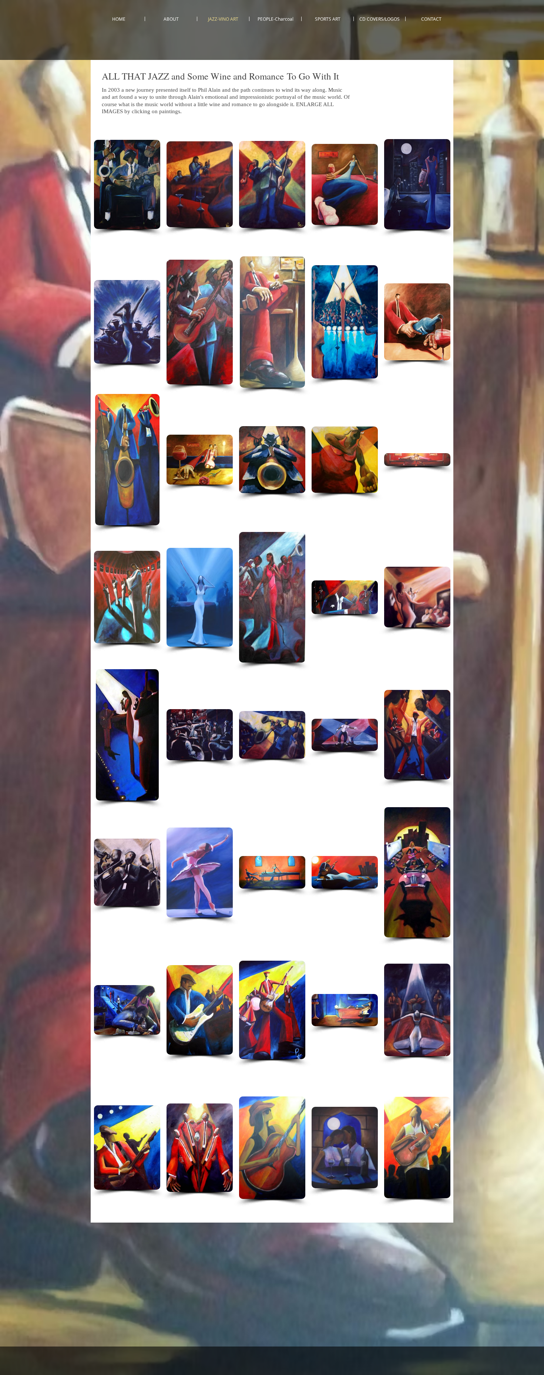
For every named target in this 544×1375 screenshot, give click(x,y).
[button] (127, 184)
